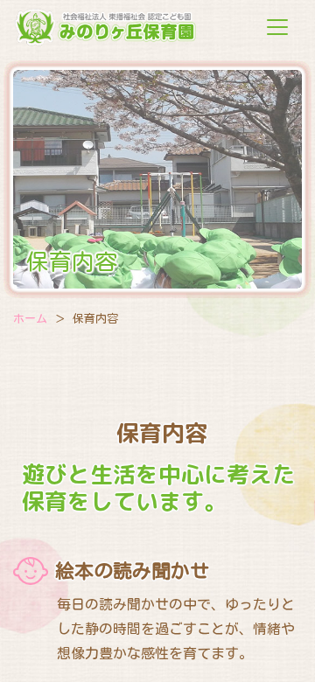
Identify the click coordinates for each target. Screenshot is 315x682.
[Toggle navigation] (277, 27)
